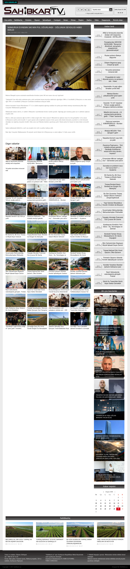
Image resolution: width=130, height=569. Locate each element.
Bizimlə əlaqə (118, 20)
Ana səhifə (8, 20)
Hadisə (89, 20)
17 (96, 506)
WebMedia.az (123, 567)
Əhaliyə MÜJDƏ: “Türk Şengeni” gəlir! (113, 132)
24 (96, 509)
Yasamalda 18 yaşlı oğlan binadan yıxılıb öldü (112, 87)
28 (114, 509)
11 (100, 503)
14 (114, 503)
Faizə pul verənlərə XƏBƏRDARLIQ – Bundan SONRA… (57, 200)
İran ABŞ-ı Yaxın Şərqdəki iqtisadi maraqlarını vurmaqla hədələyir (79, 328)
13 (109, 503)
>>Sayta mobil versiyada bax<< (94, 13)
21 (114, 506)
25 (100, 509)
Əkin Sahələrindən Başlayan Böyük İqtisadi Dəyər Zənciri (112, 244)
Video (97, 20)
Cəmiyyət (57, 20)
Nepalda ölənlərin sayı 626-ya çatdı (113, 139)
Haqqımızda (106, 20)
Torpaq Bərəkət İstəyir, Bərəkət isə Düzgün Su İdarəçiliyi (112, 186)
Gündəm (28, 20)
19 (105, 506)
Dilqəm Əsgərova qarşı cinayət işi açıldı (113, 63)
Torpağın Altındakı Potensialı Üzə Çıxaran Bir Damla (112, 218)
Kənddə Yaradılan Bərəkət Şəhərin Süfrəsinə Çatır (112, 266)
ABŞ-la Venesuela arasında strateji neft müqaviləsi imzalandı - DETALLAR (14, 163)
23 (122, 506)
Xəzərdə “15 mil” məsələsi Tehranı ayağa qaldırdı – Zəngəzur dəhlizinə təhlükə (14, 200)
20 (109, 506)
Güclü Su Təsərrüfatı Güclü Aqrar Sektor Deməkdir (112, 282)
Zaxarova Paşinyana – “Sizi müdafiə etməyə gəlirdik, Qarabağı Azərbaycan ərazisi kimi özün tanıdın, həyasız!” (113, 149)
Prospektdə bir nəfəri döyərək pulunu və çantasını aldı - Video (113, 79)
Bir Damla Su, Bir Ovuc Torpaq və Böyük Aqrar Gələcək (112, 177)
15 (118, 503)
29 (118, 509)
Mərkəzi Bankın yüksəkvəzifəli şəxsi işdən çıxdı (112, 95)
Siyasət (37, 20)
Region (81, 20)
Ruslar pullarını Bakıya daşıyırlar (113, 56)
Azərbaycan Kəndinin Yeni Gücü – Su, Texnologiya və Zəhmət (57, 255)
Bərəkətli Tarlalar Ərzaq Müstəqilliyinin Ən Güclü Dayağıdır (78, 255)
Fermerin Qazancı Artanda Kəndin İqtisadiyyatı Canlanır (112, 258)
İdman (65, 20)
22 (118, 506)
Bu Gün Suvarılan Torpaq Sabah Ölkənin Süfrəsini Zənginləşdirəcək (57, 237)
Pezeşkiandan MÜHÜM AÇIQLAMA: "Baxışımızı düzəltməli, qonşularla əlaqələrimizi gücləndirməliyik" (112, 46)
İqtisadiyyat (47, 20)
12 (105, 503)
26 (105, 509)
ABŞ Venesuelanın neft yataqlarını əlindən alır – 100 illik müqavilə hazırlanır (58, 310)
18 (100, 506)
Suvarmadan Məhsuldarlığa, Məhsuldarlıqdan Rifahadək (113, 211)
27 (109, 509)
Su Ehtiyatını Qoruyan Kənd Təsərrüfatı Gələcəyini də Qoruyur (79, 310)
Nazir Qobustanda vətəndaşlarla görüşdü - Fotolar (112, 274)
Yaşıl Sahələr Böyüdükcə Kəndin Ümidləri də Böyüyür (113, 204)
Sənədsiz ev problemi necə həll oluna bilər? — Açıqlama (113, 168)
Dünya (73, 20)
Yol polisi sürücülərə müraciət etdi (112, 71)
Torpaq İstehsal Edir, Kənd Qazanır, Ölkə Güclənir (112, 251)
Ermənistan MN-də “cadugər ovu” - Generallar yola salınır (113, 159)
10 (96, 503)
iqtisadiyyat (99, 347)
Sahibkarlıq (18, 20)
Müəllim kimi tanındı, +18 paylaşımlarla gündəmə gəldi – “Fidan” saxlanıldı (37, 200)
